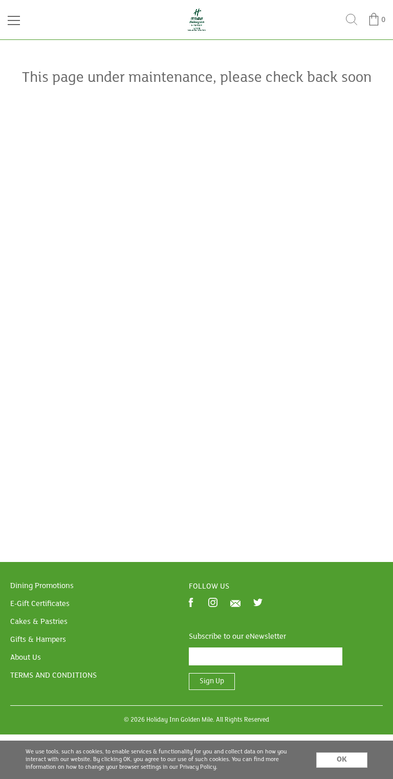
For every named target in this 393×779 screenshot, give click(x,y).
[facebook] (190, 604)
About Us (25, 658)
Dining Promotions (42, 586)
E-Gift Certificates (40, 604)
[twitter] (258, 604)
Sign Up (212, 681)
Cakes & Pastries (39, 622)
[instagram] (212, 604)
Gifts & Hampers (38, 640)
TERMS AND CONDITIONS (53, 676)
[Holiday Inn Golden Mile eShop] (196, 11)
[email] (235, 603)
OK (342, 759)
